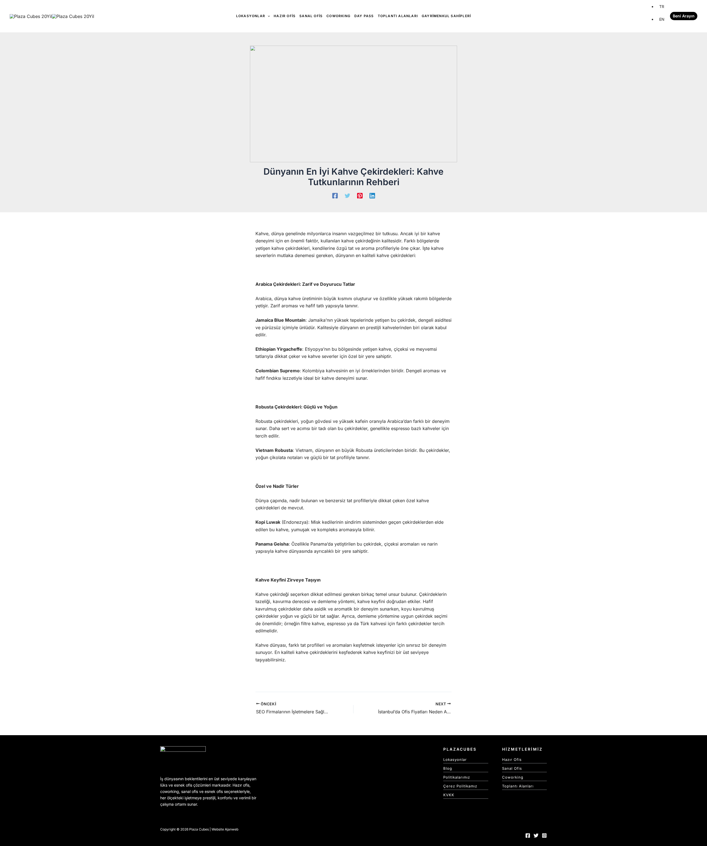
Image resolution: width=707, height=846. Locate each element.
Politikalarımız (456, 777)
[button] (683, 16)
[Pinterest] (360, 195)
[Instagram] (544, 835)
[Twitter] (347, 195)
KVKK (448, 795)
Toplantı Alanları (518, 786)
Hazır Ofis (512, 759)
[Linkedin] (372, 195)
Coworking (512, 777)
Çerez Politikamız (460, 786)
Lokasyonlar (455, 759)
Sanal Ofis (512, 768)
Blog (447, 768)
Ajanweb (231, 829)
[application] (267, 16)
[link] (661, 6)
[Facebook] (335, 195)
